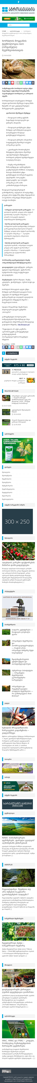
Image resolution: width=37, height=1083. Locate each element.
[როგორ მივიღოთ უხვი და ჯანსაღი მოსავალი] (6, 422)
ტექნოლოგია (9, 813)
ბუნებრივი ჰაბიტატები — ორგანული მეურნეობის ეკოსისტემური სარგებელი (22, 675)
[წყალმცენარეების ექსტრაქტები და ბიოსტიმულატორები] (6, 661)
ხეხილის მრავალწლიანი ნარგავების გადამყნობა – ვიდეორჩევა (15, 730)
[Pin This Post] (12, 83)
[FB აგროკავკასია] (18, 2)
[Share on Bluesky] (30, 83)
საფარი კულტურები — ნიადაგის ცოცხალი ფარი (22, 632)
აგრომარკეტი (10, 1016)
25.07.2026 (7, 406)
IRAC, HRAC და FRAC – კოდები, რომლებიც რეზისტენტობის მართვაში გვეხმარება (18, 1043)
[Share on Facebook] (3, 83)
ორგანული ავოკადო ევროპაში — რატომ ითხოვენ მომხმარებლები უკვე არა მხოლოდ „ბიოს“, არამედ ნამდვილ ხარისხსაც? (23, 399)
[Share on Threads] (32, 83)
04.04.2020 (7, 55)
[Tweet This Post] (6, 83)
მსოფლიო (8, 965)
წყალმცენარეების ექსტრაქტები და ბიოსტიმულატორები (21, 661)
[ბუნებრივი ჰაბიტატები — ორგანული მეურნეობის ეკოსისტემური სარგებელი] (6, 672)
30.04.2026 (17, 414)
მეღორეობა (6, 496)
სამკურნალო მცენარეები (14, 918)
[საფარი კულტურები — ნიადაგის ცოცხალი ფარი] (6, 632)
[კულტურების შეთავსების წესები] (6, 412)
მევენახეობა (6, 479)
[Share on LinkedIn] (9, 83)
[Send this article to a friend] (15, 83)
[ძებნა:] (19, 25)
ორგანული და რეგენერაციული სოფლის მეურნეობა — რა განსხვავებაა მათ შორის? (22, 691)
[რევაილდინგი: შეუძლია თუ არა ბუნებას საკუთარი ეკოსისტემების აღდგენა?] (18, 878)
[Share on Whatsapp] (21, 83)
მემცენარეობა (7, 486)
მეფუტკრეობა (7, 492)
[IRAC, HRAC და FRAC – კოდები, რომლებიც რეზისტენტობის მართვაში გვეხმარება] (18, 1029)
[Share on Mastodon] (24, 83)
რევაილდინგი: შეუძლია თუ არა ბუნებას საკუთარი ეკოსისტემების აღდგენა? (16, 892)
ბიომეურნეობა (12, 353)
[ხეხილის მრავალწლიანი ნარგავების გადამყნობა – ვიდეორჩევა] (18, 716)
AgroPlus (8, 865)
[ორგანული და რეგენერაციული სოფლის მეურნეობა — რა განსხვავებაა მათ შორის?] (6, 688)
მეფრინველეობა (8, 489)
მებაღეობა (6, 472)
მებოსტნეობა (7, 475)
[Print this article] (18, 83)
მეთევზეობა (6, 482)
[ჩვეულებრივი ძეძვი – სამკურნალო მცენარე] (18, 931)
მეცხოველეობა (7, 499)
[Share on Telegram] (27, 83)
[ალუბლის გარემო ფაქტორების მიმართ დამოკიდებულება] (18, 551)
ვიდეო (7, 703)
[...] (23, 582)
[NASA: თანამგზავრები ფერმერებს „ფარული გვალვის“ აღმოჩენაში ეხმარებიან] (18, 826)
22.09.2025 (17, 424)
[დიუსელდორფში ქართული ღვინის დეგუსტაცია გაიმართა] (18, 978)
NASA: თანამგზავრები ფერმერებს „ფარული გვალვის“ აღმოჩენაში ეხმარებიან (18, 840)
